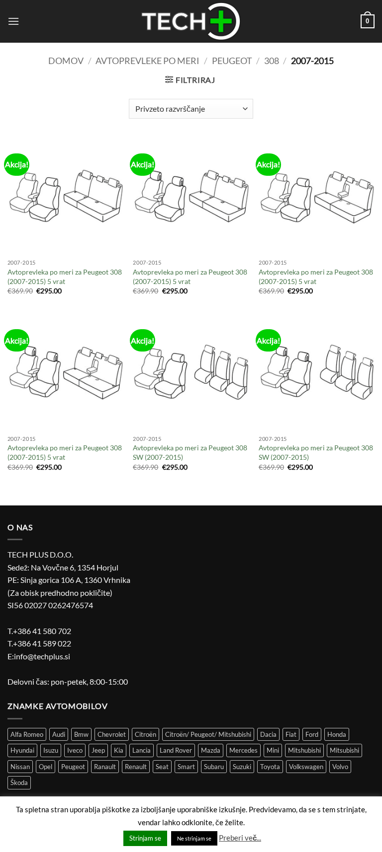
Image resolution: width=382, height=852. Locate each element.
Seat (162, 767)
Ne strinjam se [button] (194, 838)
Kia (118, 750)
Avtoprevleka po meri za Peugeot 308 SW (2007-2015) (190, 452)
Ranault (105, 767)
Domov (66, 60)
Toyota (270, 767)
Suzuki (242, 767)
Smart (186, 767)
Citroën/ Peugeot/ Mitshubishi (208, 734)
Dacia (268, 734)
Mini (273, 750)
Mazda (210, 750)
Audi (58, 734)
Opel (45, 767)
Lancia (141, 750)
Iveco (75, 750)
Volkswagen (306, 767)
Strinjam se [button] (145, 838)
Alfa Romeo (26, 734)
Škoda (19, 782)
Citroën (145, 734)
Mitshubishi (304, 750)
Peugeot (232, 60)
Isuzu (50, 750)
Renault (136, 767)
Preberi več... (240, 837)
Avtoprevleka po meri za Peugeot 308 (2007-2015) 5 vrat (64, 276)
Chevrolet (111, 734)
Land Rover (176, 750)
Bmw (81, 734)
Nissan (20, 767)
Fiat (291, 734)
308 (271, 60)
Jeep (98, 750)
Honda (336, 734)
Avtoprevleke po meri (147, 60)
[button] (13, 21)
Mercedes (243, 750)
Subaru (214, 767)
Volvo (340, 767)
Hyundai (22, 750)
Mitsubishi (344, 750)
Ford (311, 734)
